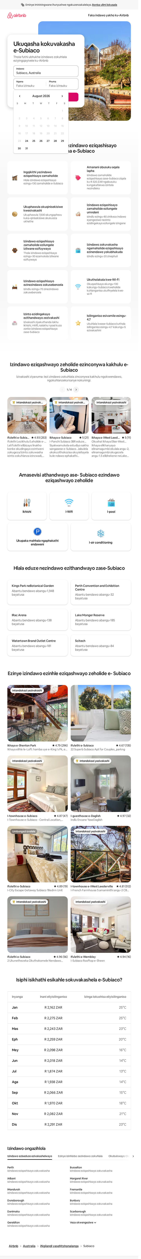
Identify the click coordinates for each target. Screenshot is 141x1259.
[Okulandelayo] (76, 390)
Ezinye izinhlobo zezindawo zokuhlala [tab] (80, 1156)
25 (33, 141)
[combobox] (45, 73)
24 (26, 141)
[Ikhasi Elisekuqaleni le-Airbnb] (16, 15)
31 (26, 148)
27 (48, 141)
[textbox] (29, 85)
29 (62, 141)
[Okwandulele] (62, 390)
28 (55, 141)
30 (19, 148)
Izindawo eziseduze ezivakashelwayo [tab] (29, 1156)
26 (40, 141)
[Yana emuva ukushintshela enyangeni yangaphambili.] (20, 96)
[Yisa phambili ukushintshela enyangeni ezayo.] (62, 96)
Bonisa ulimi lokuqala (104, 4)
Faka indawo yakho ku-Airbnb (108, 15)
